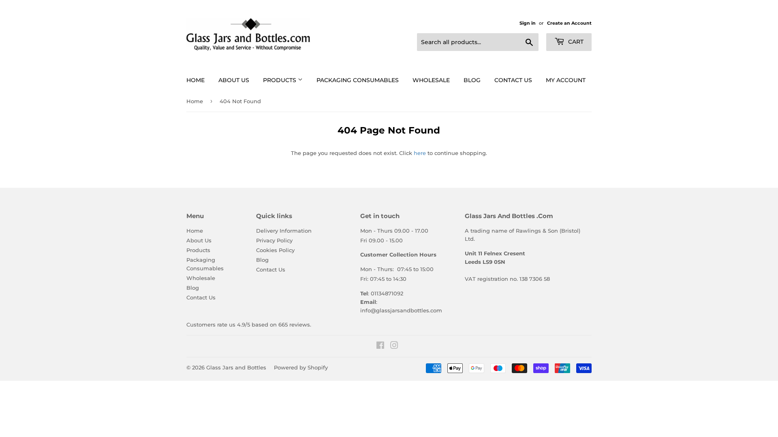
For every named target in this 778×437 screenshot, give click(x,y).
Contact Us (513, 80)
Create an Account (569, 23)
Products (280, 80)
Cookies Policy (275, 250)
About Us (233, 80)
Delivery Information (284, 230)
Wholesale (431, 80)
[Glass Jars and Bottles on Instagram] (394, 346)
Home (195, 80)
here (420, 153)
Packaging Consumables (357, 80)
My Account (566, 80)
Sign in (527, 23)
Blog (472, 80)
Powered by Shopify (301, 367)
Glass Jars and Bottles (236, 367)
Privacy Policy (274, 240)
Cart (575, 41)
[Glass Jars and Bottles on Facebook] (380, 346)
